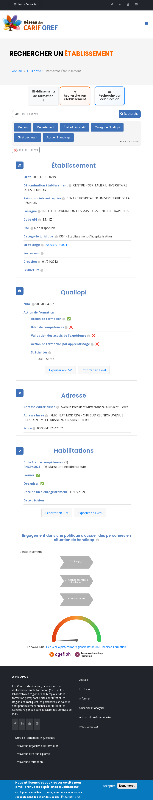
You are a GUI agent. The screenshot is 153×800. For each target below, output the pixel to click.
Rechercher (131, 114)
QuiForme (34, 71)
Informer (84, 698)
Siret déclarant (27, 137)
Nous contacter (88, 726)
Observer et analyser (91, 708)
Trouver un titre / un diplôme (32, 754)
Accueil (17, 71)
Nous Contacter (26, 4)
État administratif (74, 127)
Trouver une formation (29, 762)
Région (23, 127)
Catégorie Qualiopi (107, 127)
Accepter (109, 786)
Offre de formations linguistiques (35, 737)
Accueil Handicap (58, 137)
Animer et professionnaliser (96, 717)
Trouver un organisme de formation (37, 746)
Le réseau (85, 689)
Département (45, 127)
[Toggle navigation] (148, 24)
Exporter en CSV (56, 513)
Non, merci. (127, 785)
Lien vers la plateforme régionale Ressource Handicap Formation (86, 647)
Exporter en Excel (90, 513)
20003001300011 (57, 245)
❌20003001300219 (26, 150)
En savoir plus (71, 797)
